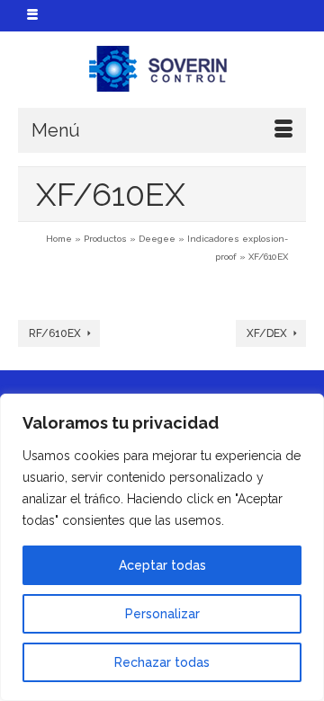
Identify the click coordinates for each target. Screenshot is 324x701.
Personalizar (162, 614)
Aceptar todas (162, 565)
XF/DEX (267, 333)
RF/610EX (55, 333)
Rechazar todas (162, 662)
